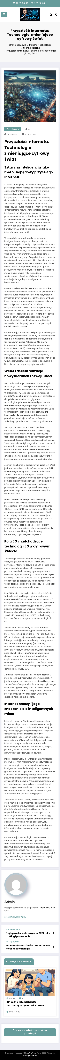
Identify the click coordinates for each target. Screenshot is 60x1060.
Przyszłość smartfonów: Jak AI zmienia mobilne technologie (28, 947)
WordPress (32, 1053)
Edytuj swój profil (47, 907)
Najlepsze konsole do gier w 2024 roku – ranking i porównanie (29, 935)
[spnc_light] (56, 15)
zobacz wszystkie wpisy (15, 917)
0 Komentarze (30, 134)
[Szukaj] (51, 15)
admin (30, 129)
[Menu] (4, 14)
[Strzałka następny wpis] (53, 947)
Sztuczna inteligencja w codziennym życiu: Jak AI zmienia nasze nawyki (27, 1003)
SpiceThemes (32, 1055)
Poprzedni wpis (13, 929)
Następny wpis (13, 942)
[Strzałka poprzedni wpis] (53, 933)
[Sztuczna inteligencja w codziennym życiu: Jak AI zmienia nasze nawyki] (30, 982)
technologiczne (13, 129)
